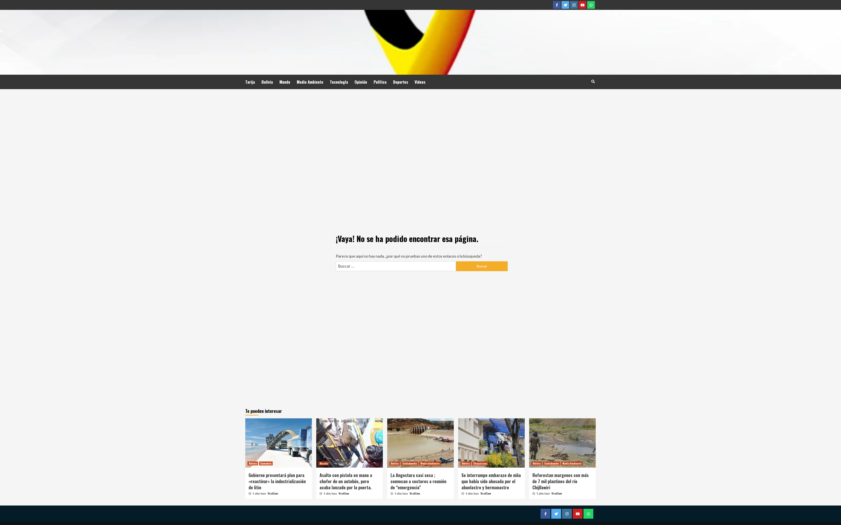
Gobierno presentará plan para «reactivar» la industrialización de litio (277, 481)
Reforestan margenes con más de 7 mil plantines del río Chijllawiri (560, 481)
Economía (265, 463)
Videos (420, 82)
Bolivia (267, 82)
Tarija (250, 82)
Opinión (361, 82)
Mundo (284, 82)
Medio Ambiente (310, 82)
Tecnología (339, 82)
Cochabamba (409, 463)
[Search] (593, 81)
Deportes (400, 82)
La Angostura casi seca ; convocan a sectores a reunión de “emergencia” (418, 481)
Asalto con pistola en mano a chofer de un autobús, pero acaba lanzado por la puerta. (346, 481)
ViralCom (273, 493)
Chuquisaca (480, 463)
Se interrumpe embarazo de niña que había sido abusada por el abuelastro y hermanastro (491, 481)
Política (380, 82)
